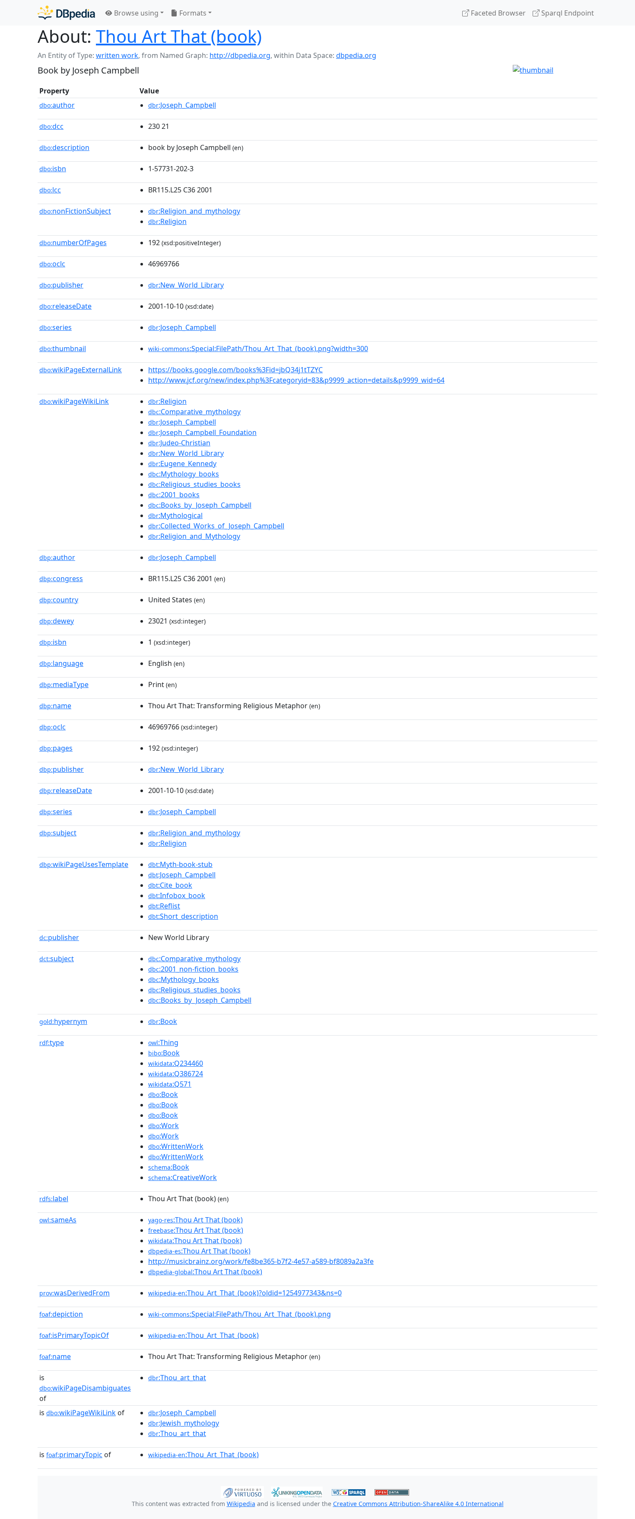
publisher (61, 285)
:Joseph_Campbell (182, 105)
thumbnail (62, 348)
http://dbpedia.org (240, 55)
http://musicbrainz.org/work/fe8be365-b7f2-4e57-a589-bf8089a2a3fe (261, 1261)
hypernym (63, 1021)
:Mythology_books (183, 474)
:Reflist (164, 906)
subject (57, 833)
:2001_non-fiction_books (193, 969)
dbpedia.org (356, 55)
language (61, 663)
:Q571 (169, 1084)
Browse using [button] (135, 13)
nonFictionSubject (75, 211)
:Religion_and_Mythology (194, 536)
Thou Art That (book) (179, 36)
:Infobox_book (176, 895)
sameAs (57, 1220)
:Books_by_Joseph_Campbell (199, 505)
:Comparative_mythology (194, 411)
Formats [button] (192, 13)
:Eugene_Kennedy (182, 463)
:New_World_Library (186, 285)
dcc (51, 126)
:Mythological (175, 515)
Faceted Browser (497, 13)
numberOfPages (73, 242)
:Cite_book (170, 885)
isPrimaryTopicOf (74, 1335)
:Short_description (183, 916)
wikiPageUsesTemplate (83, 864)
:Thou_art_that (177, 1377)
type (51, 1042)
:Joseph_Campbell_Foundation (202, 432)
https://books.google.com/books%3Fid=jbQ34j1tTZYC (235, 369)
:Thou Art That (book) (195, 1220)
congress (61, 578)
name (55, 705)
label (53, 1198)
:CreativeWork (182, 1177)
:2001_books (174, 494)
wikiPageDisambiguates (85, 1388)
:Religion (167, 221)
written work (117, 55)
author (57, 105)
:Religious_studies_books (194, 484)
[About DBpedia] (66, 12)
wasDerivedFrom (74, 1293)
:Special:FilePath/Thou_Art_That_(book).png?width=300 (258, 348)
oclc (52, 264)
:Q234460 (175, 1063)
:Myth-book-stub (180, 864)
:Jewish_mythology (183, 1423)
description (64, 147)
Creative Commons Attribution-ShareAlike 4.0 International (418, 1504)
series (55, 327)
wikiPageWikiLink (74, 401)
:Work (163, 1125)
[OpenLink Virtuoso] (242, 1491)
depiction (61, 1314)
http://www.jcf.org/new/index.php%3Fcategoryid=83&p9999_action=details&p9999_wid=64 (296, 380)
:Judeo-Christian (179, 443)
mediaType (64, 684)
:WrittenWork (175, 1146)
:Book (162, 1021)
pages (56, 748)
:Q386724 (175, 1073)
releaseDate (65, 306)
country (58, 599)
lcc (50, 190)
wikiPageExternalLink (80, 369)
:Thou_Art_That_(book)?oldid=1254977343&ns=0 (245, 1293)
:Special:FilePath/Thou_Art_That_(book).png (239, 1314)
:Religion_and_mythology (194, 211)
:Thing (163, 1042)
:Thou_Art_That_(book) (203, 1335)
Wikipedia (241, 1504)
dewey (56, 621)
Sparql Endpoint (567, 13)
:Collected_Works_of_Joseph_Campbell (216, 526)
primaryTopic (74, 1454)
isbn (52, 168)
